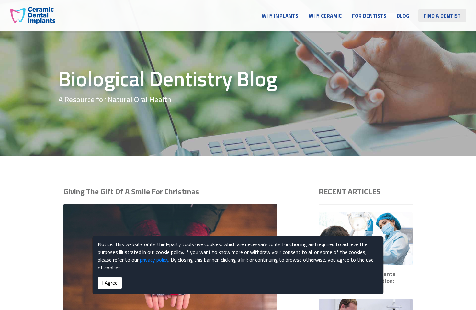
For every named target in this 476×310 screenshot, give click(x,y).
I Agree (110, 283)
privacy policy (154, 260)
